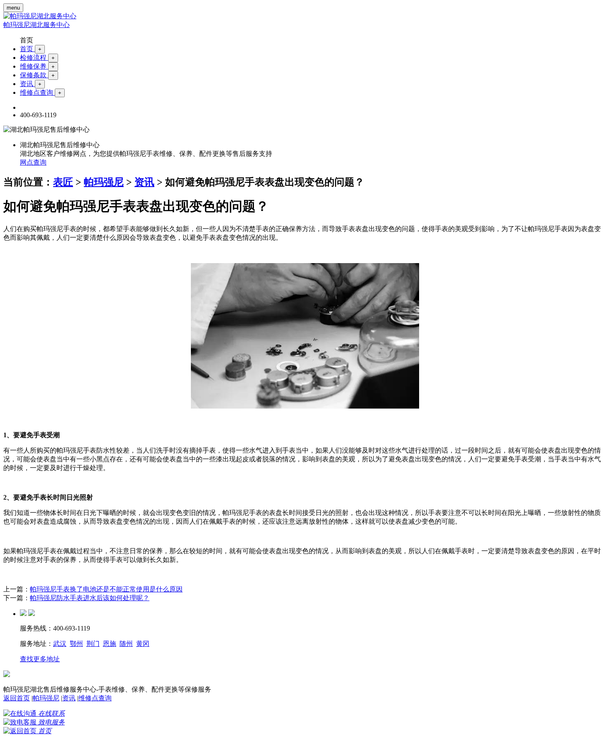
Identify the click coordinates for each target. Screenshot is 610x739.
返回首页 (16, 698)
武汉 (59, 643)
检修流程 (37, 57)
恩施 (109, 643)
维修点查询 (40, 92)
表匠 (63, 182)
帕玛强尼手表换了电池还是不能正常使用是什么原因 (106, 589)
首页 (30, 48)
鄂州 (76, 643)
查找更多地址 (40, 659)
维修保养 (37, 66)
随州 (126, 643)
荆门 (93, 643)
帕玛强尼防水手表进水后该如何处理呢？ (89, 597)
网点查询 (33, 162)
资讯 (30, 83)
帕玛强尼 (104, 182)
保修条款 (37, 75)
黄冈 (142, 643)
